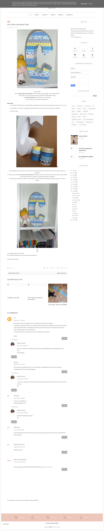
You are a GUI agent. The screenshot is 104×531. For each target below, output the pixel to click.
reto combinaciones (88, 119)
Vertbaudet (63, 105)
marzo (73, 213)
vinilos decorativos (48, 467)
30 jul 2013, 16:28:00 (19, 398)
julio (73, 204)
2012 (73, 220)
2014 (73, 188)
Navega (60, 14)
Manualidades (92, 108)
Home (30, 14)
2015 (73, 186)
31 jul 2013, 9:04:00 (19, 430)
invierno (79, 111)
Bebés (84, 116)
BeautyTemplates (56, 527)
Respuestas (15, 339)
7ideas (73, 111)
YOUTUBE (84, 57)
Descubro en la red (76, 119)
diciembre (74, 193)
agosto (73, 202)
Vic (15, 318)
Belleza (79, 108)
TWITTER (92, 57)
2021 (73, 173)
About (37, 14)
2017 (73, 182)
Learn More (83, 3)
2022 (73, 170)
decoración (80, 106)
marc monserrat (20, 459)
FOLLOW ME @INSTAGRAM (52, 523)
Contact (45, 14)
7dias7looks (75, 114)
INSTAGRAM (75, 50)
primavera (85, 111)
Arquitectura (83, 114)
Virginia (17, 427)
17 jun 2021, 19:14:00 (19, 462)
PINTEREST (84, 50)
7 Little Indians (82, 124)
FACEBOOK (92, 50)
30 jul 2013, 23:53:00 (22, 379)
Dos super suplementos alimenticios (85, 149)
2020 (73, 175)
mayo (73, 209)
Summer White (83, 136)
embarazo (74, 124)
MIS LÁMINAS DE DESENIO (86, 156)
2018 (73, 179)
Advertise (69, 14)
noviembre (74, 195)
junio (73, 206)
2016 (73, 184)
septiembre (75, 200)
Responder (64, 338)
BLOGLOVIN (75, 57)
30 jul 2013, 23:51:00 (22, 345)
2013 (73, 191)
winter (73, 108)
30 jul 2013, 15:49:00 (19, 364)
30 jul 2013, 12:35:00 (19, 320)
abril (73, 211)
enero (73, 217)
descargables (89, 122)
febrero (74, 215)
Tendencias (87, 106)
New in (53, 14)
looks (73, 106)
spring (84, 108)
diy (8, 21)
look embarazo (80, 122)
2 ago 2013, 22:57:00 (19, 447)
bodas (79, 116)
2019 (73, 177)
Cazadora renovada (13, 297)
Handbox (91, 114)
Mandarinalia (19, 444)
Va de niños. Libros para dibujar (57, 304)
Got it (90, 3)
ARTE (73, 122)
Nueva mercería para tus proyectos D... (35, 298)
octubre (74, 197)
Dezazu (16, 395)
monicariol (12, 27)
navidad (73, 116)
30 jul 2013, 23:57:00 (22, 413)
